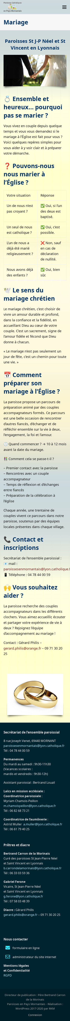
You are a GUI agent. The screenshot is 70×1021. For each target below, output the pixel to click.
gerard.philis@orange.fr (22, 648)
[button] (64, 7)
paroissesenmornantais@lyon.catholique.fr (34, 746)
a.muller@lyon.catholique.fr (42, 824)
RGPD (8, 975)
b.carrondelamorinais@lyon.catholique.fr (33, 868)
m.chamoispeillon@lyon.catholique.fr (30, 806)
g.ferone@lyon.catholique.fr (23, 896)
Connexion (35, 1015)
